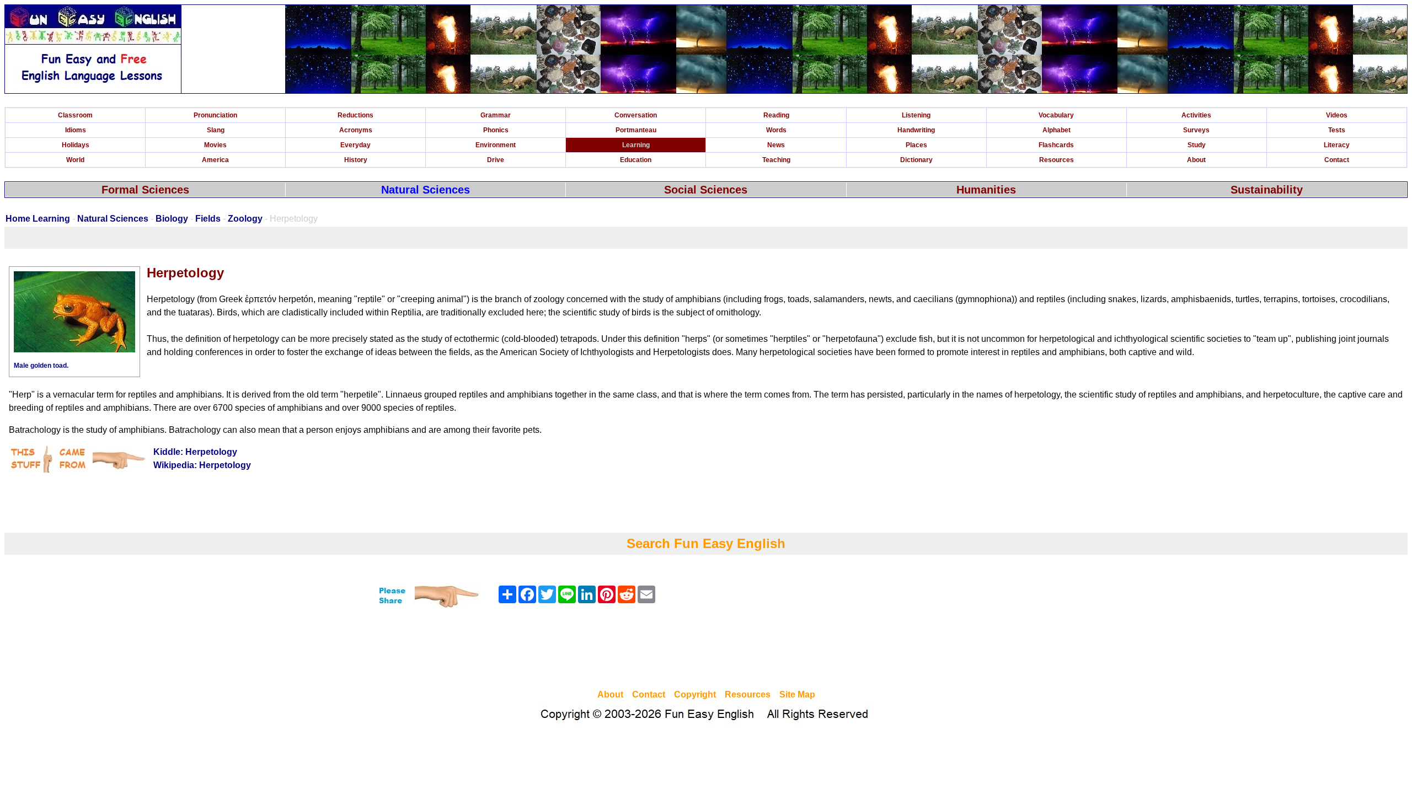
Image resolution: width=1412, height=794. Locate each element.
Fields (208, 218)
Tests (1336, 130)
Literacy (1337, 145)
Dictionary (916, 160)
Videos (1336, 115)
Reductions (355, 115)
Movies (215, 145)
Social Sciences (705, 190)
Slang (215, 130)
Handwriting (916, 130)
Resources (1056, 160)
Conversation (635, 115)
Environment (495, 145)
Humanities (986, 190)
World (75, 160)
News (776, 145)
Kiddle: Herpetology (195, 452)
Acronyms (355, 130)
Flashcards (1056, 145)
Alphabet (1056, 130)
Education (635, 160)
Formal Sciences (145, 190)
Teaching (776, 160)
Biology (172, 218)
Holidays (75, 145)
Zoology (245, 218)
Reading (776, 115)
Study (1197, 145)
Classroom (75, 115)
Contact (1336, 160)
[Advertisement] (706, 650)
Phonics (496, 130)
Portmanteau (636, 130)
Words (776, 130)
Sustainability (1267, 190)
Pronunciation (215, 115)
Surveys (1196, 130)
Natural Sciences (425, 190)
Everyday (355, 145)
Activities (1196, 115)
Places (916, 145)
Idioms (75, 130)
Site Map (797, 694)
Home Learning (38, 218)
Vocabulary (1056, 115)
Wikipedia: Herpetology (202, 465)
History (355, 160)
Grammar (495, 115)
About (1196, 160)
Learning (636, 145)
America (215, 160)
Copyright (695, 694)
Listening (916, 115)
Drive (495, 160)
